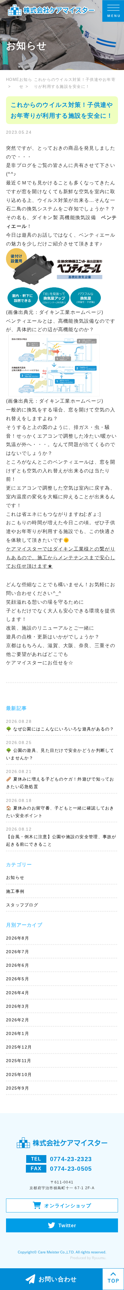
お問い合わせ (58, 1279)
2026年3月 (17, 1006)
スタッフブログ (22, 904)
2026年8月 (17, 938)
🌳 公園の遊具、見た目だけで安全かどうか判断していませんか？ (60, 754)
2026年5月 (17, 978)
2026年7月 (17, 951)
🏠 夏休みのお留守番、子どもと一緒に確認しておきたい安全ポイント (60, 812)
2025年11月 (18, 1060)
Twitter (67, 1225)
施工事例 (15, 891)
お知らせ (25, 83)
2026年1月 (17, 1033)
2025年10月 (19, 1074)
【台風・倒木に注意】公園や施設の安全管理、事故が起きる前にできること (61, 840)
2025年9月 (17, 1088)
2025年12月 (19, 1047)
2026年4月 (17, 992)
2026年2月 (17, 1019)
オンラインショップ (67, 1205)
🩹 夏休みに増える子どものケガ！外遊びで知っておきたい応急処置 (60, 783)
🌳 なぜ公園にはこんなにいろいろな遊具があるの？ (60, 728)
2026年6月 (17, 965)
